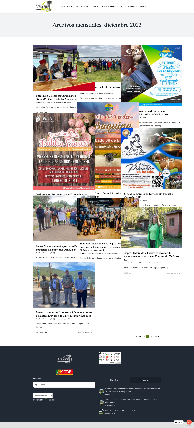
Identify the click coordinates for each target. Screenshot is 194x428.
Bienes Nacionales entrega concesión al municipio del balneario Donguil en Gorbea (64, 215)
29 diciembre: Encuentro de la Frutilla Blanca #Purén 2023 (64, 148)
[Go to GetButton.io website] (189, 426)
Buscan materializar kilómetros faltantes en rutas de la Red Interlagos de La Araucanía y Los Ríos (64, 281)
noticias (57, 102)
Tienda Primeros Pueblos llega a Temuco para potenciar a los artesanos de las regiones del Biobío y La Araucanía (108, 213)
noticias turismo (108, 94)
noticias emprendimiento (111, 253)
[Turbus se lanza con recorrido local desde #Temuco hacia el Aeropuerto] (101, 402)
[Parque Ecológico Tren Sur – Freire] (101, 411)
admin (40, 102)
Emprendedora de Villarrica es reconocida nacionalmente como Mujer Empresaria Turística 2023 (152, 222)
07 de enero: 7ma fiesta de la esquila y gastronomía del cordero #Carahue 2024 (152, 72)
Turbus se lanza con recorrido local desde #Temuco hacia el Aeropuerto (131, 401)
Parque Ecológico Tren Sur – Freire (120, 410)
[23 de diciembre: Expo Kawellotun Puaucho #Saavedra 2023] (151, 158)
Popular (114, 380)
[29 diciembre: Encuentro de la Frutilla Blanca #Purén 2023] (64, 151)
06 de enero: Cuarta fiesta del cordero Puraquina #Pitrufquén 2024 (108, 142)
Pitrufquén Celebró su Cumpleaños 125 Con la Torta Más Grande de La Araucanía (64, 64)
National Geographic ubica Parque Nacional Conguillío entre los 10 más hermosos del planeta (132, 390)
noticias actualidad (65, 102)
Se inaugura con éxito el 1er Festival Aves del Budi (108, 61)
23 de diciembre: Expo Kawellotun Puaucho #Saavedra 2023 (152, 155)
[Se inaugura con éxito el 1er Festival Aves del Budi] (108, 63)
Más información (128, 273)
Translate (51, 399)
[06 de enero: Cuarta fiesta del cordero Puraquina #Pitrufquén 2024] (108, 145)
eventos (145, 118)
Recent (145, 380)
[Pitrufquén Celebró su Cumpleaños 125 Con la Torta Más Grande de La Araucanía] (64, 68)
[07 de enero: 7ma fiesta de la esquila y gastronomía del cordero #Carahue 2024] (151, 75)
